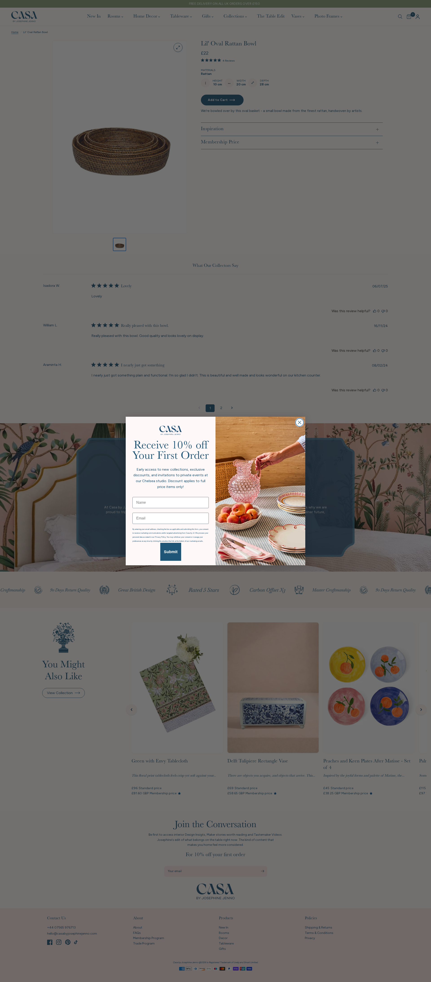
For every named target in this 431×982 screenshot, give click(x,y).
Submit (171, 552)
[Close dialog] (299, 422)
